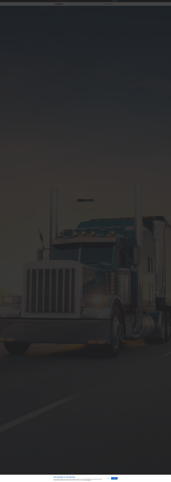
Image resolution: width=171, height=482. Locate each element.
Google (86, 480)
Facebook (89, 480)
